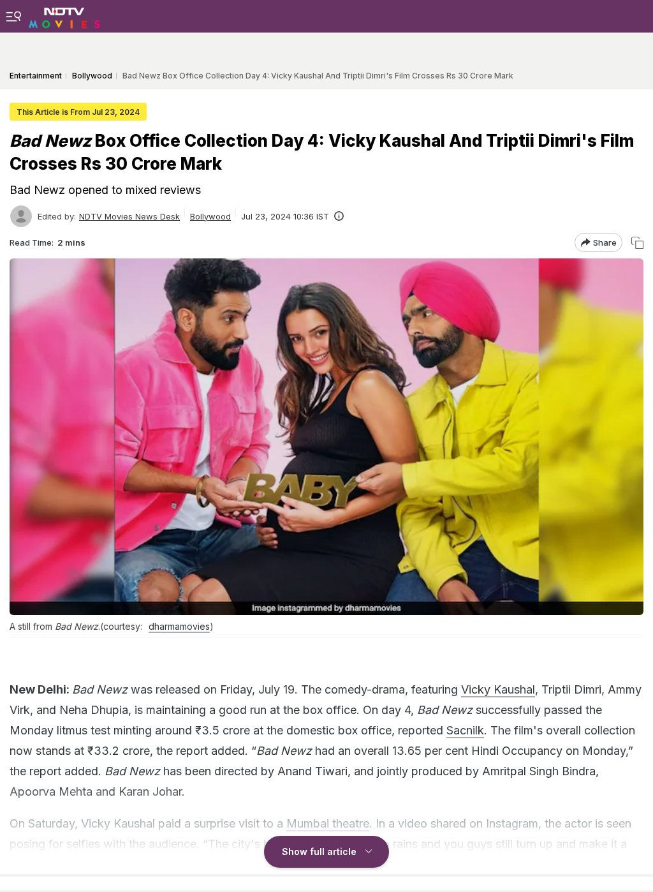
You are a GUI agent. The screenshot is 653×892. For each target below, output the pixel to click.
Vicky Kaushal (498, 689)
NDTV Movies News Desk (129, 216)
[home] (64, 16)
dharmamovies (179, 626)
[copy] (637, 243)
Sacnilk (465, 730)
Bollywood (210, 216)
